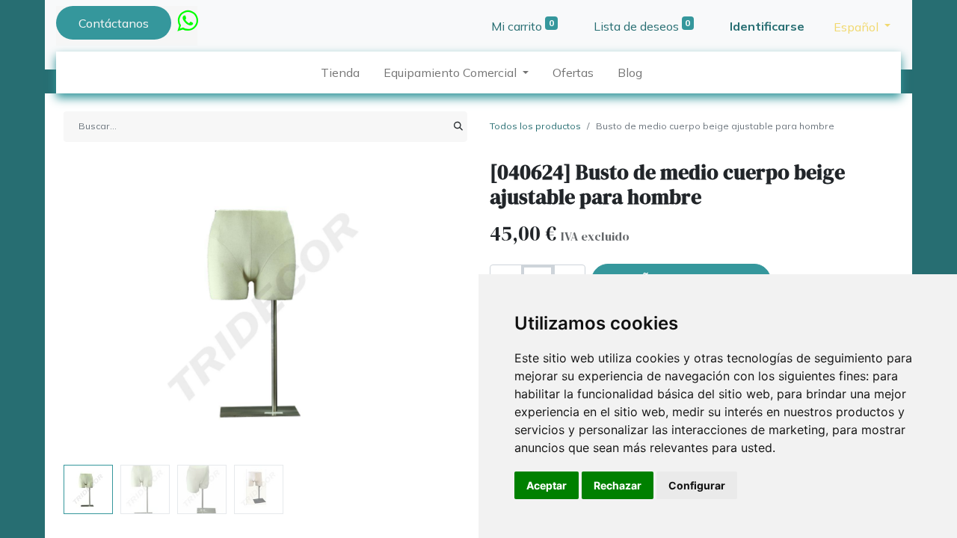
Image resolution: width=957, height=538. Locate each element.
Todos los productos (535, 126)
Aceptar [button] (546, 485)
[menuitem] (340, 72)
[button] (94, 309)
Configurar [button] (696, 485)
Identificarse (767, 26)
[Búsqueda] (458, 126)
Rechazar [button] (617, 485)
